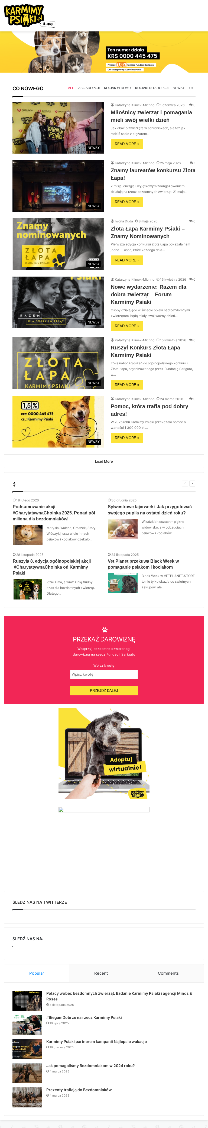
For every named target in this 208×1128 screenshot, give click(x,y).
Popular (36, 973)
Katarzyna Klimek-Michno (134, 105)
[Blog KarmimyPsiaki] (30, 16)
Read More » (127, 144)
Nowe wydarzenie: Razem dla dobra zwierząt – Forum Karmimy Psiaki (148, 294)
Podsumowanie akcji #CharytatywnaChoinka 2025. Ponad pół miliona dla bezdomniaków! (54, 512)
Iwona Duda (124, 221)
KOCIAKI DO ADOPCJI (151, 88)
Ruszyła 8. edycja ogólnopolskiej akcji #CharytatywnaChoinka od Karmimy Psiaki (52, 567)
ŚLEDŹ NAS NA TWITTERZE (39, 902)
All (71, 88)
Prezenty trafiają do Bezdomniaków (79, 1089)
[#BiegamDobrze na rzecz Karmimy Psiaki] (27, 1025)
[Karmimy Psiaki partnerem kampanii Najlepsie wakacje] (27, 1049)
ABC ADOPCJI (89, 88)
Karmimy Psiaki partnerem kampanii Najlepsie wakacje (96, 1041)
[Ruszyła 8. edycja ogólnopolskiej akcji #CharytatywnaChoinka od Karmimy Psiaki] (28, 589)
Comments (168, 973)
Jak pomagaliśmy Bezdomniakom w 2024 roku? (90, 1065)
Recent (101, 973)
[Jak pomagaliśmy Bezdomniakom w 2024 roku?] (27, 1073)
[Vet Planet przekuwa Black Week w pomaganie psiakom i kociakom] (123, 583)
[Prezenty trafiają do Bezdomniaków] (27, 1097)
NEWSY (179, 88)
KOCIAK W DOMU (117, 88)
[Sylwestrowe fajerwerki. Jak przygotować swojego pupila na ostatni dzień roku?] (123, 529)
